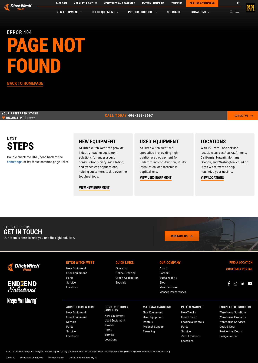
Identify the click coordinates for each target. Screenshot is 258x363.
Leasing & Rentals (192, 322)
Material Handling (153, 3)
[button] (81, 12)
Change (31, 118)
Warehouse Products (232, 317)
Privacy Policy (56, 358)
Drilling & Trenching (202, 3)
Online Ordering (125, 273)
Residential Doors (230, 331)
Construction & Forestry (119, 3)
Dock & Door (227, 327)
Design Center (228, 336)
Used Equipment (103, 12)
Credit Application (126, 278)
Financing (121, 268)
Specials (173, 12)
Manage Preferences (173, 292)
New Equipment (68, 12)
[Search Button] (231, 13)
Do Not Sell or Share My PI (83, 358)
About (163, 268)
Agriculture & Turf (85, 3)
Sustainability (168, 278)
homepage (14, 162)
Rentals (71, 322)
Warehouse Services (232, 322)
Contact (10, 358)
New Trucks (188, 312)
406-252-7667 (140, 115)
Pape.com (61, 3)
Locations (198, 12)
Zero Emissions (190, 336)
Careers (165, 273)
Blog (162, 283)
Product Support (141, 12)
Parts (69, 278)
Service (71, 283)
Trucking (177, 3)
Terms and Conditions (31, 358)
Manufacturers (169, 287)
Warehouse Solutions (232, 312)
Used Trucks (189, 317)
